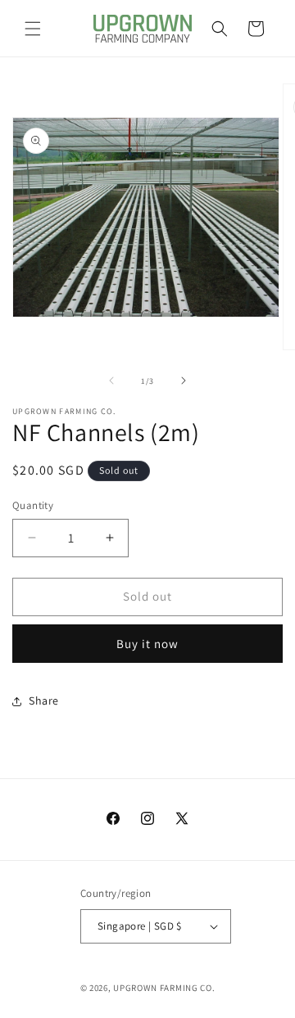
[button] (33, 29)
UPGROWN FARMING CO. (164, 987)
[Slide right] (184, 381)
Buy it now (147, 643)
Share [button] (44, 700)
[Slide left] (111, 381)
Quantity (32, 505)
